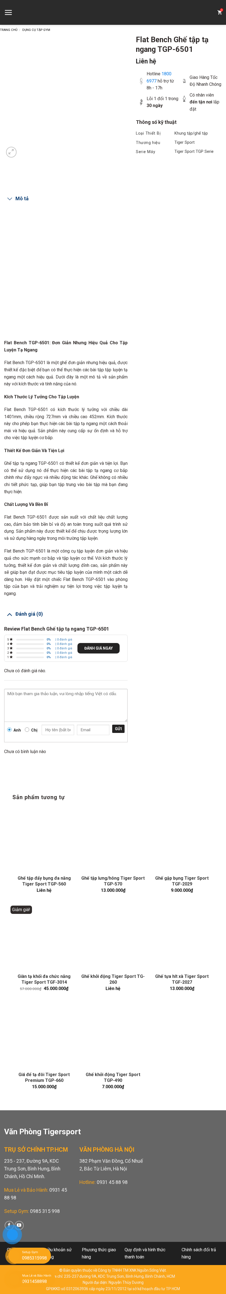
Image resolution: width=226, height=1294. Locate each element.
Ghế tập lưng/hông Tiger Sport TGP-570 (113, 881)
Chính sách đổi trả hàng (199, 1253)
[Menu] (8, 12)
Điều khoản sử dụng (58, 1253)
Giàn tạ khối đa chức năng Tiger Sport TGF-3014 (44, 979)
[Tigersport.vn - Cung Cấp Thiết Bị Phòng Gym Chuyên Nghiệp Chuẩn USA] (113, 12)
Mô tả (22, 198)
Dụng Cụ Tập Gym (36, 30)
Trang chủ (8, 30)
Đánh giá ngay (98, 648)
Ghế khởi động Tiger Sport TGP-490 (113, 1077)
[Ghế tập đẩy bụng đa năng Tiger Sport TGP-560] (44, 839)
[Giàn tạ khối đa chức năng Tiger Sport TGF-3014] (44, 937)
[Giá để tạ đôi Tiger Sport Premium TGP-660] (44, 1035)
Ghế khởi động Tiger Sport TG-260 (113, 979)
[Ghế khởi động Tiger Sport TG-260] (113, 937)
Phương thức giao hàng (99, 1253)
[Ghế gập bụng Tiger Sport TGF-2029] (182, 839)
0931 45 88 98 (112, 1182)
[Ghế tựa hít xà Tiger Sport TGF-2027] (182, 937)
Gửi (118, 729)
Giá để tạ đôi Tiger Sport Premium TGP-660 (44, 1077)
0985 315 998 (45, 1211)
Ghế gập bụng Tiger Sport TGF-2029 (182, 881)
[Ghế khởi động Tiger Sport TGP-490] (113, 1035)
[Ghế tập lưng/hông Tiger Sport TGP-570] (113, 839)
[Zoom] (11, 152)
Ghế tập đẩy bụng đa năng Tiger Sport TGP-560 (44, 881)
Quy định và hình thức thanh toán (145, 1253)
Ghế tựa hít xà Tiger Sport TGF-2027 (182, 979)
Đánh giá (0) (29, 614)
